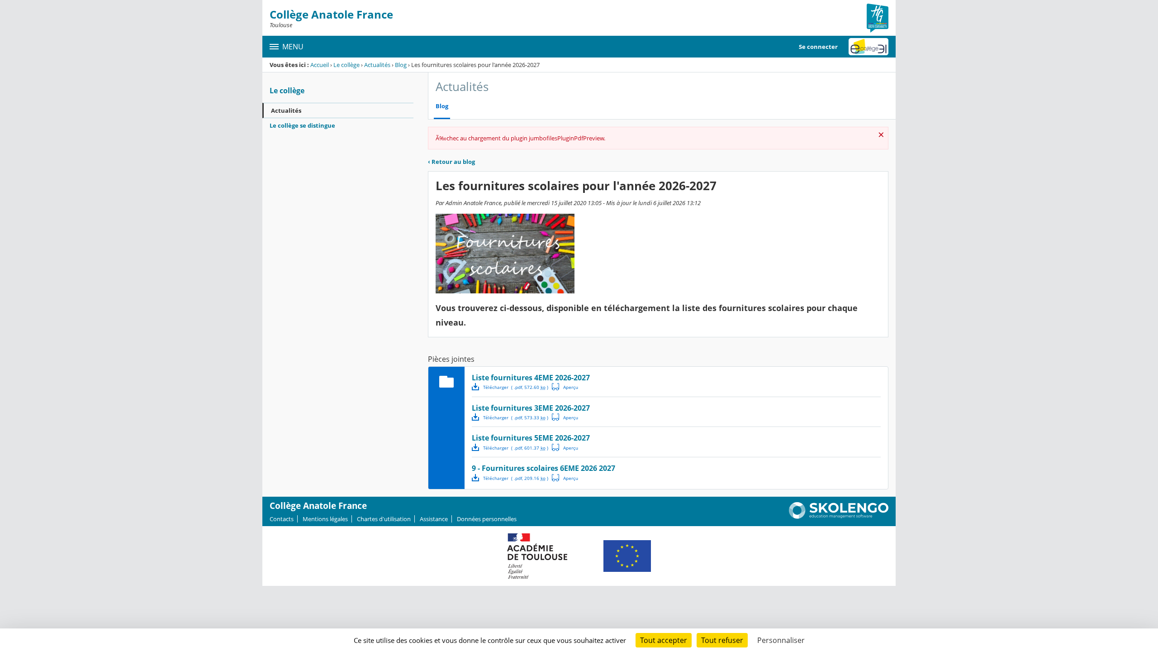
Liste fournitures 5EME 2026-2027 (531, 438)
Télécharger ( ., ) (516, 387)
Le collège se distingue (302, 125)
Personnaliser (781, 640)
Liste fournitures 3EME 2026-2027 (531, 408)
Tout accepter (663, 640)
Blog (401, 65)
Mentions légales (325, 519)
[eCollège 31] (868, 47)
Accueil (319, 65)
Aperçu (565, 386)
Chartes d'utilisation (384, 519)
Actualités (377, 65)
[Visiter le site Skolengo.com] (838, 517)
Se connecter (818, 47)
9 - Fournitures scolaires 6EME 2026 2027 (543, 468)
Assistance (434, 519)
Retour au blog (451, 162)
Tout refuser (722, 640)
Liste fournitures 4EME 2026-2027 (531, 378)
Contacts (282, 519)
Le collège (346, 65)
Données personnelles (487, 519)
